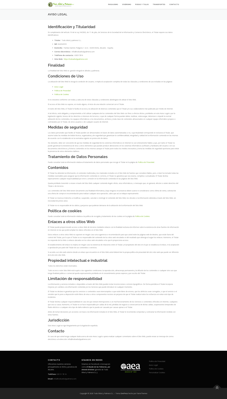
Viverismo (126, 4)
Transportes (159, 4)
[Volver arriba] (217, 388)
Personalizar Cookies (157, 372)
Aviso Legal (58, 87)
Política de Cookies (61, 94)
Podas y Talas (142, 4)
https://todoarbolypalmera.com (76, 59)
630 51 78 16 (62, 374)
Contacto (174, 4)
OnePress (124, 393)
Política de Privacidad (62, 90)
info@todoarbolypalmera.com (64, 379)
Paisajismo (113, 4)
